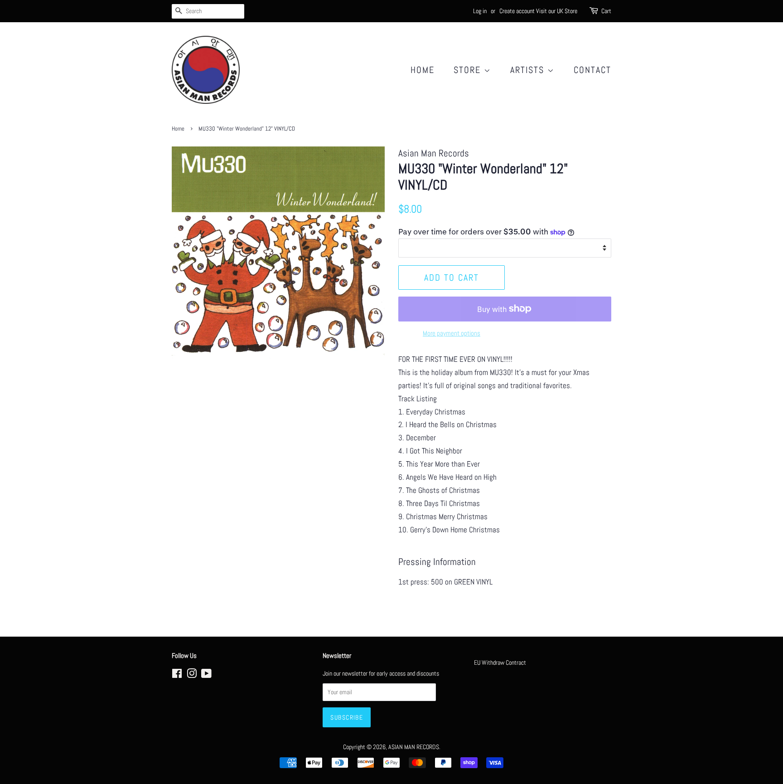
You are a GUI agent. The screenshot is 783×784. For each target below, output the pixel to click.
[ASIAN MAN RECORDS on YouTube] (206, 675)
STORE (469, 70)
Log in (480, 11)
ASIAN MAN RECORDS (413, 747)
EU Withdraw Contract (500, 662)
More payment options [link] (451, 333)
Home (423, 70)
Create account (517, 11)
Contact (592, 70)
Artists (528, 70)
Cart (606, 11)
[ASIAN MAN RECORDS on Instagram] (192, 675)
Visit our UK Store (556, 11)
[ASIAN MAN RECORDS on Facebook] (177, 675)
